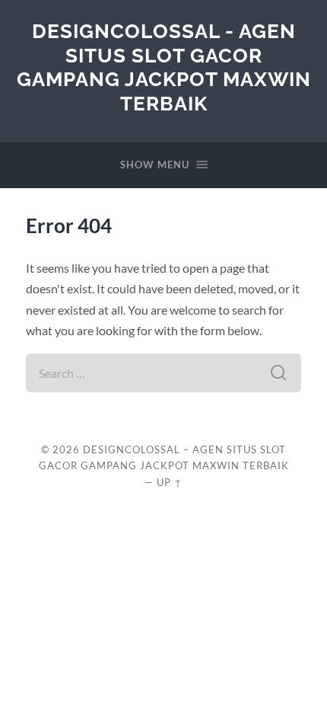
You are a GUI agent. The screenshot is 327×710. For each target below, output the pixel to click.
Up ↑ (170, 482)
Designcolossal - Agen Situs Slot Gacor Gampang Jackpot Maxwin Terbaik (164, 67)
